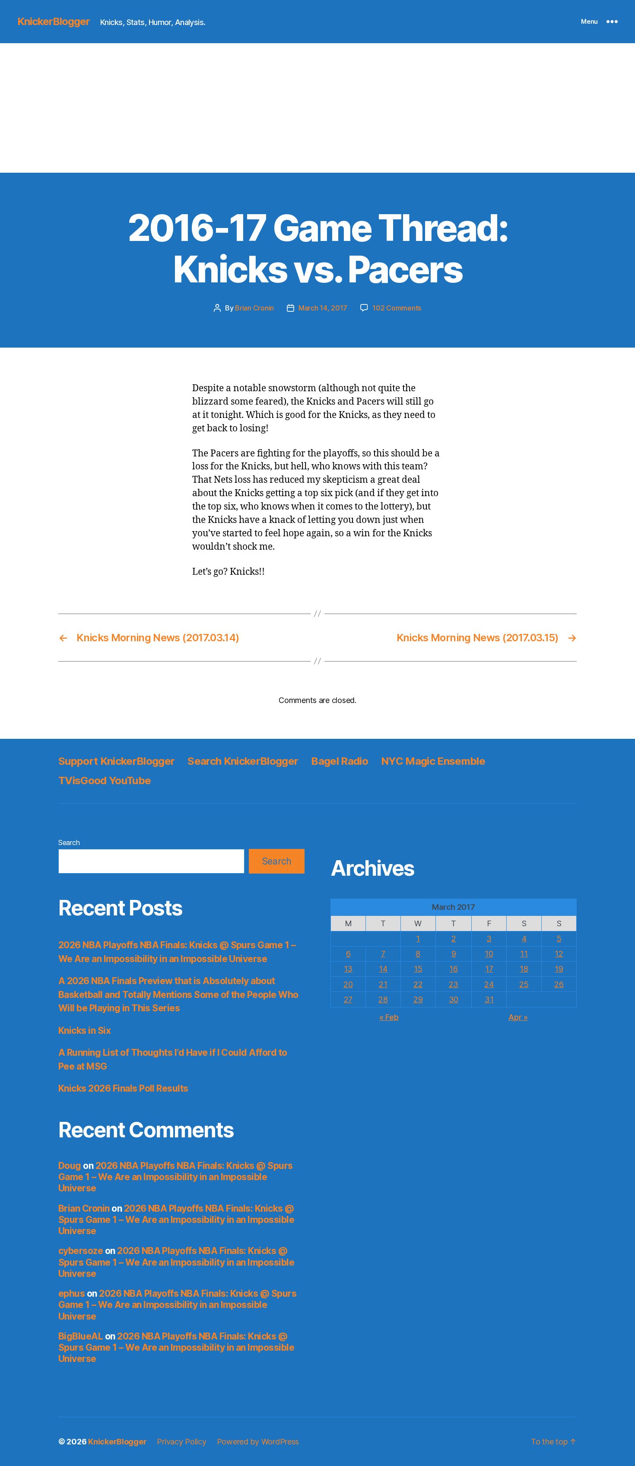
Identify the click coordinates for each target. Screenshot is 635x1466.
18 (524, 968)
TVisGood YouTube (104, 780)
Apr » (518, 1017)
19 (559, 968)
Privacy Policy (181, 1441)
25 (523, 984)
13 (348, 968)
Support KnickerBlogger (116, 761)
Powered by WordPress (258, 1441)
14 (383, 968)
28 (382, 999)
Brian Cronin (254, 308)
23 (453, 984)
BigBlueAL (80, 1336)
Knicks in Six (84, 1030)
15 (418, 968)
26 (558, 984)
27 (348, 999)
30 (453, 999)
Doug (69, 1165)
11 (523, 953)
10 (489, 953)
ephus (71, 1293)
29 (417, 999)
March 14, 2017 (322, 308)
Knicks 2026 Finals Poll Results (123, 1088)
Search (68, 842)
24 (488, 984)
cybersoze (80, 1250)
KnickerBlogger (53, 21)
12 (559, 953)
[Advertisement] (317, 107)
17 (489, 968)
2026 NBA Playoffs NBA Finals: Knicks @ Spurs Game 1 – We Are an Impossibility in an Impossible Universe (175, 1177)
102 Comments (396, 308)
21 (383, 984)
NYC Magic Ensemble (433, 761)
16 (453, 968)
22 (417, 984)
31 (489, 999)
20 (347, 984)
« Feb (389, 1017)
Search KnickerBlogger (242, 761)
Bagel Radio (339, 761)
